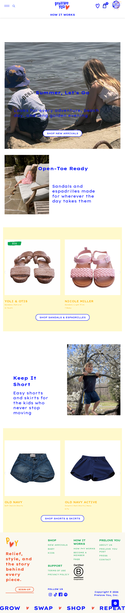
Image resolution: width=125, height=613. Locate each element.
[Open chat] (115, 603)
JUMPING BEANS (80, 502)
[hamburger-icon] (7, 6)
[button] (5, 272)
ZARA (69, 301)
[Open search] (13, 6)
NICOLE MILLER (19, 301)
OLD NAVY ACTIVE (21, 502)
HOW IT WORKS (62, 14)
